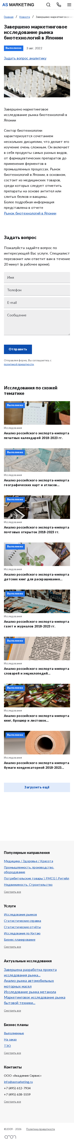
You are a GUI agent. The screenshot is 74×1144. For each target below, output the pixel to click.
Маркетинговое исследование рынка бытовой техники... (34, 1000)
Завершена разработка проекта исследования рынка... (30, 972)
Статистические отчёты (22, 927)
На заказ (10, 1039)
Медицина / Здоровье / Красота (28, 861)
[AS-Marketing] (18, 4)
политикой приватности (19, 364)
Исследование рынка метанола (30, 992)
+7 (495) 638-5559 (17, 1094)
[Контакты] (59, 4)
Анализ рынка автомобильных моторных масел (29, 983)
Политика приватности (40, 1129)
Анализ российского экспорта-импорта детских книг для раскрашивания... (36, 577)
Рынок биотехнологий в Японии (30, 213)
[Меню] (69, 4)
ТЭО (7, 1045)
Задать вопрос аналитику (25, 58)
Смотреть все (12, 892)
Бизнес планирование (19, 939)
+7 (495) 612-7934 (17, 1088)
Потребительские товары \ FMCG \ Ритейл (36, 878)
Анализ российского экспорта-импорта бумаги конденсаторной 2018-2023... (36, 765)
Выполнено (14, 48)
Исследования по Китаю (22, 933)
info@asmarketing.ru (18, 1082)
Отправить (18, 349)
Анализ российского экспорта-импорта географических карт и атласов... (36, 483)
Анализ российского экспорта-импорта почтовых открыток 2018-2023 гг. (36, 530)
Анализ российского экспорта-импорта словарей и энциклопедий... (36, 671)
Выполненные (14, 1033)
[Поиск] (48, 4)
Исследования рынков (20, 914)
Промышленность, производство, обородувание (29, 870)
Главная (8, 17)
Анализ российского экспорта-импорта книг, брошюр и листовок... (36, 718)
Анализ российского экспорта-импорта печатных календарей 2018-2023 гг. (36, 436)
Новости (24, 17)
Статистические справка (22, 920)
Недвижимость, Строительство (28, 884)
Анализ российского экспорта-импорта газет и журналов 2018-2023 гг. (36, 624)
